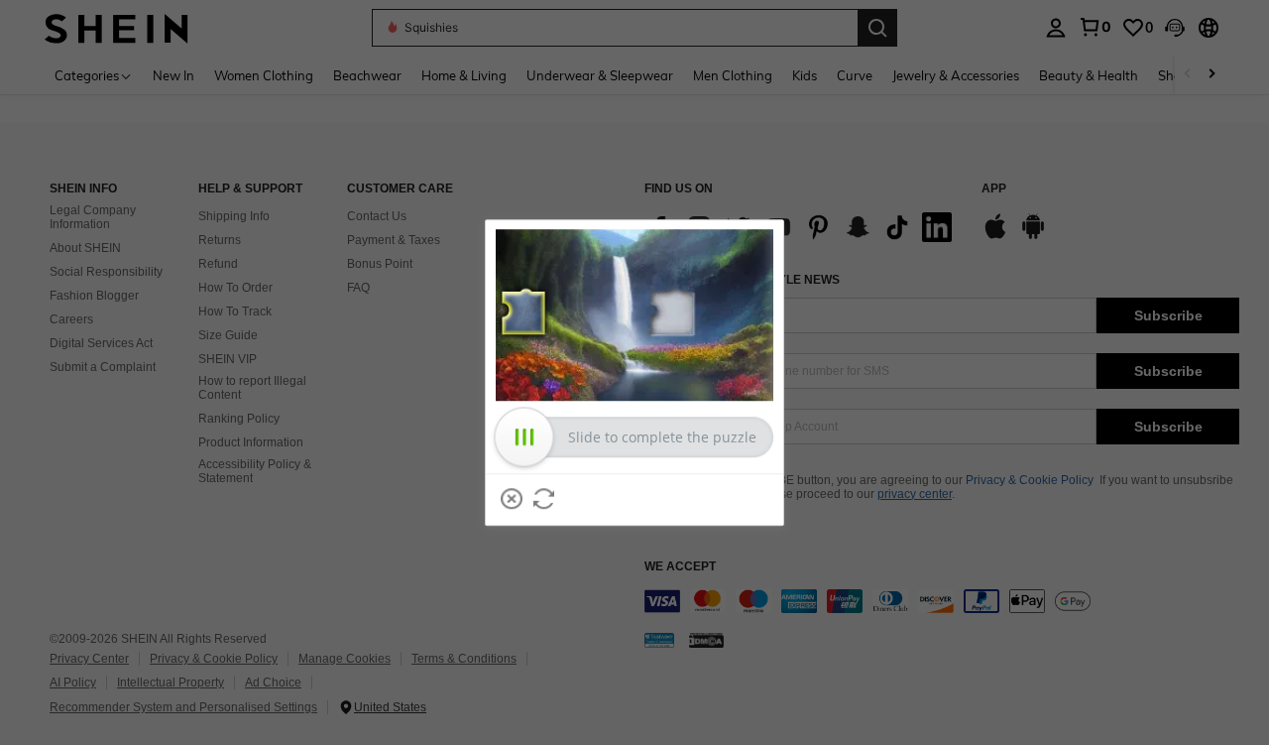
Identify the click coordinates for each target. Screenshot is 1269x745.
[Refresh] (544, 499)
